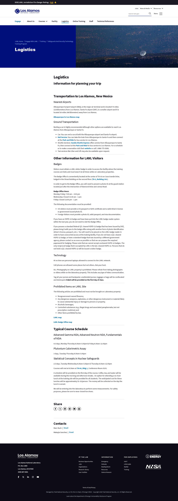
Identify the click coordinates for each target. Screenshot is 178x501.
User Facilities (83, 472)
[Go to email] (74, 409)
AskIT (125, 461)
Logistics (65, 21)
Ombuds (104, 464)
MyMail (126, 467)
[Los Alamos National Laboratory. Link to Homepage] (27, 11)
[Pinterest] (69, 409)
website (87, 148)
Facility (54, 21)
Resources (104, 469)
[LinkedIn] (65, 409)
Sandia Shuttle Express (80, 143)
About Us (30, 21)
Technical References (105, 21)
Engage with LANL (31, 41)
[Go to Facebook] (18, 477)
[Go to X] (23, 477)
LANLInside (127, 464)
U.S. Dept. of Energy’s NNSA (83, 492)
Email (66, 428)
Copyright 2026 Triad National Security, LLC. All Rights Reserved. (112, 492)
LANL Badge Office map (63, 322)
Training (43, 41)
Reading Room (105, 467)
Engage (18, 21)
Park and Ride (68, 140)
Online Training (79, 21)
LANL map (58, 317)
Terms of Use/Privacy (89, 487)
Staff (91, 21)
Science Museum (106, 472)
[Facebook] (55, 409)
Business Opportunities (86, 461)
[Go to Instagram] (33, 477)
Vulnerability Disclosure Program (101, 496)
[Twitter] (60, 409)
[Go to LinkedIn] (28, 477)
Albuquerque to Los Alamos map (66, 117)
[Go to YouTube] (38, 477)
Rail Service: (62, 137)
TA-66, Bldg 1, (82, 368)
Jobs (136, 8)
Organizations (83, 467)
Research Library (84, 469)
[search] (150, 13)
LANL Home (19, 41)
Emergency (104, 461)
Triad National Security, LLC (62, 492)
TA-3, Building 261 (99, 179)
